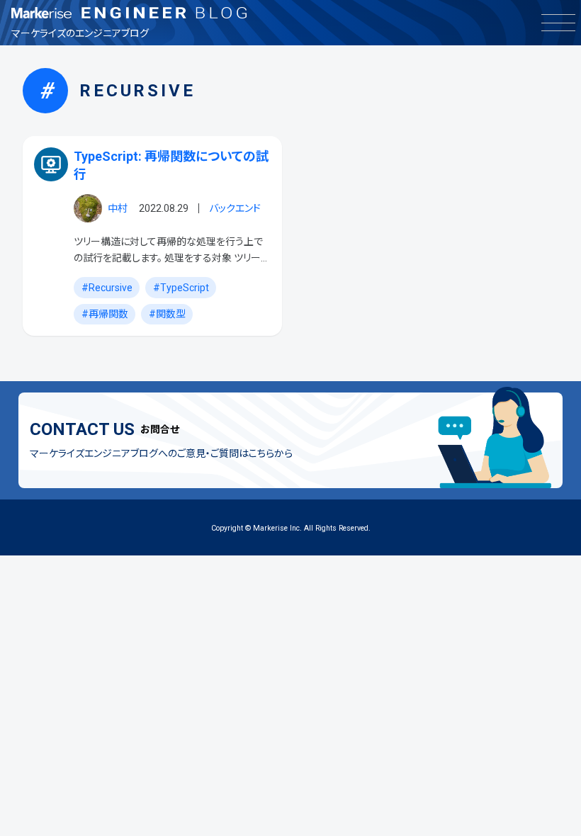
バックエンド (235, 208)
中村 (118, 208)
